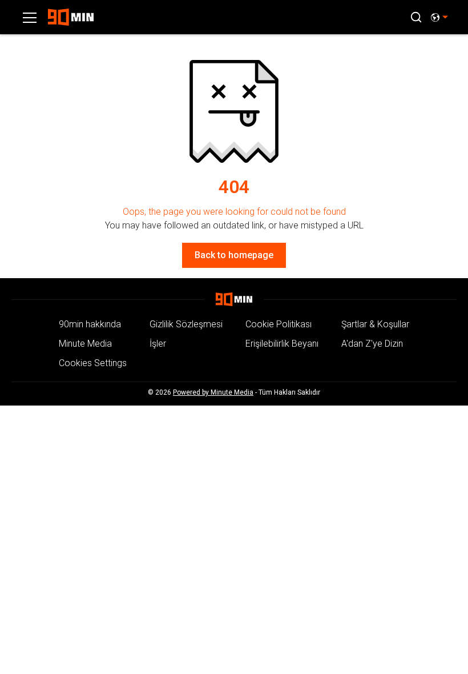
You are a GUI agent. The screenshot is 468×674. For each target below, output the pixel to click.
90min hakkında (90, 324)
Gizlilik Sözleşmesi (186, 324)
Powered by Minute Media (213, 392)
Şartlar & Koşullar (375, 324)
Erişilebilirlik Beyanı (281, 343)
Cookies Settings (93, 363)
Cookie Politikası (278, 324)
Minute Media (85, 343)
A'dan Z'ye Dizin (372, 343)
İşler (158, 343)
